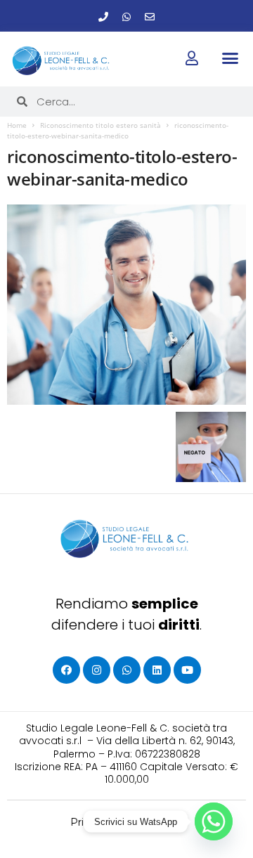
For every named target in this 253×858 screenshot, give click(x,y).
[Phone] (103, 17)
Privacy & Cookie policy (126, 822)
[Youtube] (187, 670)
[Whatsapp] (126, 17)
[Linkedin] (157, 670)
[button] (229, 58)
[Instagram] (96, 670)
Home (17, 125)
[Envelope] (150, 17)
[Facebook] (66, 670)
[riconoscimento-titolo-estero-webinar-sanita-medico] (126, 304)
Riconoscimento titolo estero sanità (100, 125)
